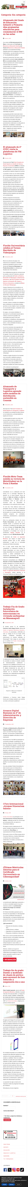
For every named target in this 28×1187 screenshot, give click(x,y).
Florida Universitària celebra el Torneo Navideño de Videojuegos (14, 249)
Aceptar (4, 1184)
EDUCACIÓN (6, 1150)
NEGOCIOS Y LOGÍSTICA (9, 1153)
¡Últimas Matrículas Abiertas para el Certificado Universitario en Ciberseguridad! (13, 872)
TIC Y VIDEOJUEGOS (8, 1159)
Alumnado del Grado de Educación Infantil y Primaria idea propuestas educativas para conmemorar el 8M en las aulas (13, 27)
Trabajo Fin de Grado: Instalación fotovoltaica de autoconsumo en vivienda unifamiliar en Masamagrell (14, 612)
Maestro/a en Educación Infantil (11, 46)
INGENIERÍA (6, 1156)
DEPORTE (5, 1147)
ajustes (13, 1181)
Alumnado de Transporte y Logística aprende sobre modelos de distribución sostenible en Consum (12, 393)
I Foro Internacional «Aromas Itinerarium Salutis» (13, 806)
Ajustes (18, 1184)
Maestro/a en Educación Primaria (16, 47)
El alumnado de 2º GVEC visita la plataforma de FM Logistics (12, 150)
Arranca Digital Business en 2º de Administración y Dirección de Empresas (12, 715)
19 (12, 1096)
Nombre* (5, 1105)
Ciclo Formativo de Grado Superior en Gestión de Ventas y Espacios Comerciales (13, 164)
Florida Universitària (8, 816)
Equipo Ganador (15, 532)
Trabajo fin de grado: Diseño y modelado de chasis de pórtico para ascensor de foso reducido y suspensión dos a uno (14, 976)
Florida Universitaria (18, 640)
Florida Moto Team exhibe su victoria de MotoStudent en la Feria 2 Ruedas (13, 480)
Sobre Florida (6, 1144)
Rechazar (11, 1184)
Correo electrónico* (8, 1110)
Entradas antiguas (20, 1096)
